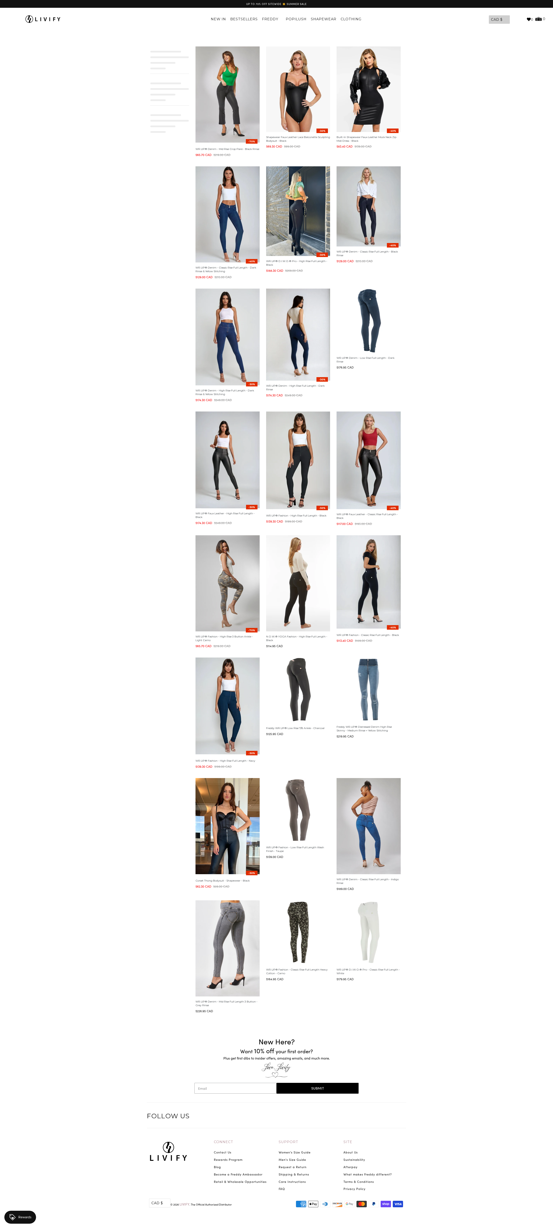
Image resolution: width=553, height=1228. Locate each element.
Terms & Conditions (358, 1182)
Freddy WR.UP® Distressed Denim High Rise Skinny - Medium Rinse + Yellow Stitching (364, 728)
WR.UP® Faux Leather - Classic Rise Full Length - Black (367, 516)
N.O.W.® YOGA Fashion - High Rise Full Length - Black (296, 638)
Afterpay (350, 1167)
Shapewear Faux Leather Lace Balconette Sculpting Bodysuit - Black (298, 138)
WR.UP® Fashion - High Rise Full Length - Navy (225, 760)
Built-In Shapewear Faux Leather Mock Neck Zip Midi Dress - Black (366, 138)
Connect (223, 1142)
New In (218, 19)
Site (347, 1142)
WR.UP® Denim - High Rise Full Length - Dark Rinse (295, 387)
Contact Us (222, 1152)
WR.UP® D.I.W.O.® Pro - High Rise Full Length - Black (296, 262)
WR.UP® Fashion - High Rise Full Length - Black (296, 515)
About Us (350, 1152)
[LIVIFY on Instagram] (402, 1117)
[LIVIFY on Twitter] (375, 1117)
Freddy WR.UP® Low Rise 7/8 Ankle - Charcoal (295, 728)
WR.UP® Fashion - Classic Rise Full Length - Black (368, 635)
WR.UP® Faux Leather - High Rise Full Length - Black (225, 515)
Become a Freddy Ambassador (238, 1174)
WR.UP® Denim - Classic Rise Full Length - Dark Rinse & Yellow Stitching (225, 269)
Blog (217, 1167)
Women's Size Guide (295, 1152)
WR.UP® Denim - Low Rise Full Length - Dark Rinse (365, 359)
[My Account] (514, 19)
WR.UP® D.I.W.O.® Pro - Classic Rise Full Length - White (368, 971)
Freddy (270, 19)
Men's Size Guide (292, 1160)
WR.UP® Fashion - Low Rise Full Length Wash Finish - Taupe (295, 849)
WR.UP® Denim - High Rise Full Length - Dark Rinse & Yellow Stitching (224, 392)
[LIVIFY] (45, 19)
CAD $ (497, 19)
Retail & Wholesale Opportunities (240, 1182)
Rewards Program (228, 1160)
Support (288, 1142)
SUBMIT (317, 1088)
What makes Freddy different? (367, 1174)
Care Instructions (292, 1182)
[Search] (521, 19)
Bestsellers (244, 19)
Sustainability (354, 1160)
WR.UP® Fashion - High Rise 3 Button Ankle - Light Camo (224, 638)
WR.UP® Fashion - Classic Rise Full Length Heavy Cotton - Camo (297, 971)
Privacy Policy (354, 1189)
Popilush (296, 19)
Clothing (352, 19)
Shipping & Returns (294, 1174)
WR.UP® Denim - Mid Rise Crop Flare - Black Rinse (227, 149)
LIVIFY (184, 1204)
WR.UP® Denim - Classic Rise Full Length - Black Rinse (367, 253)
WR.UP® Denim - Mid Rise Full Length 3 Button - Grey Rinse (226, 1003)
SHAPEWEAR (323, 19)
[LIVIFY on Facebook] (384, 1117)
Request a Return (293, 1167)
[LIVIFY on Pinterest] (393, 1117)
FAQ (282, 1189)
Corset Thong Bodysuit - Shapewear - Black (222, 880)
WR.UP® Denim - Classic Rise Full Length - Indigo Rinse (368, 881)
